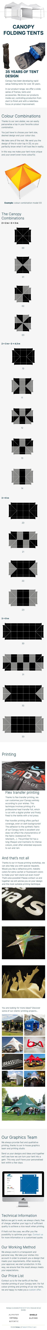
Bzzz (30, 1327)
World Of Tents (25, 1308)
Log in (34, 1327)
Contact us (38, 1234)
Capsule (24, 1327)
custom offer (35, 1289)
